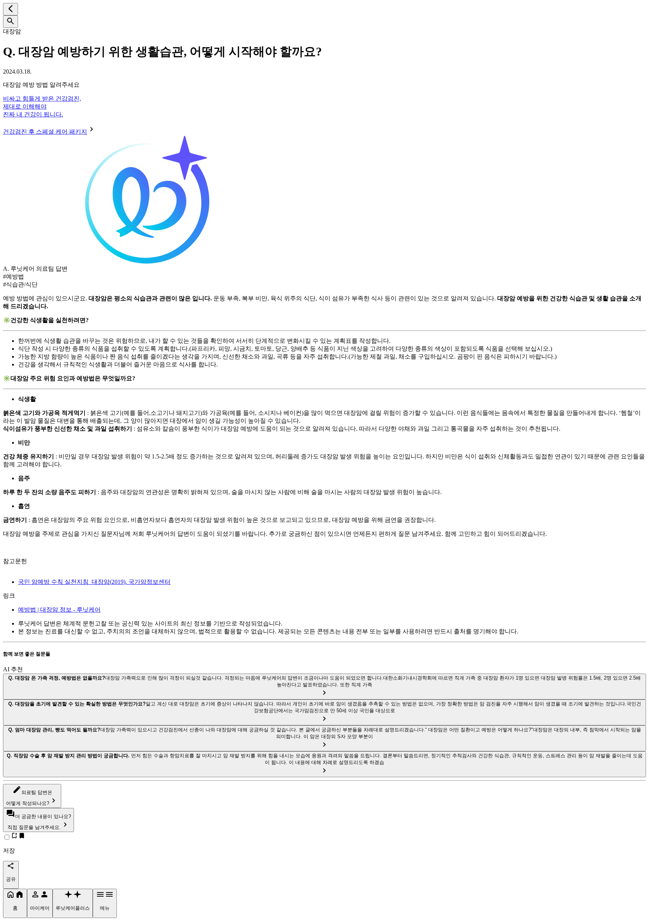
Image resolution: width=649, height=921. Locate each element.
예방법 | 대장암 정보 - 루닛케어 (59, 609)
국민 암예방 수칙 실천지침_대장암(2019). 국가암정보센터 (94, 582)
